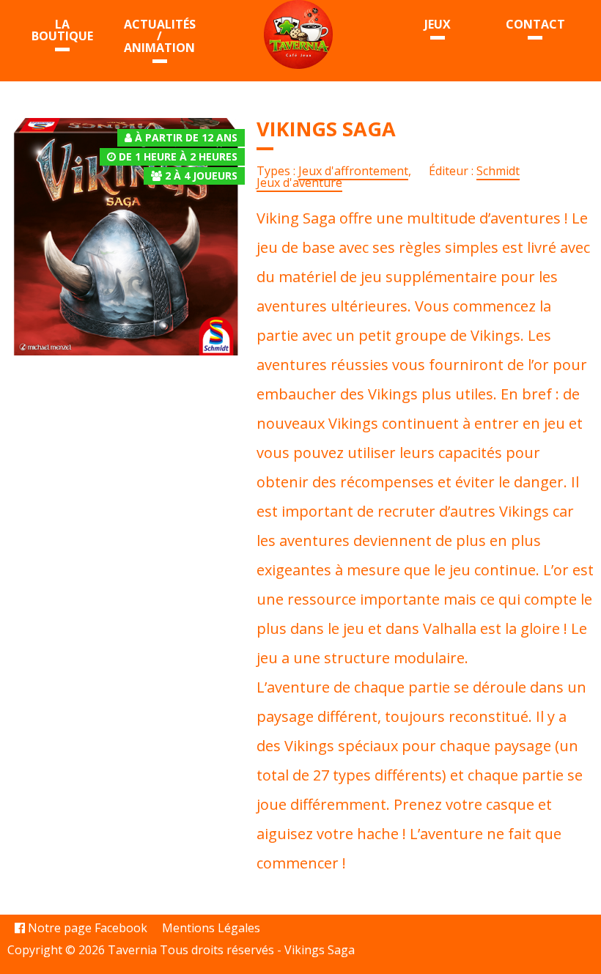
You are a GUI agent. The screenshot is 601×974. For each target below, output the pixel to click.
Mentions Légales (211, 928)
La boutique (62, 30)
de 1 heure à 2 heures (178, 156)
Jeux (437, 24)
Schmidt (498, 171)
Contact (535, 24)
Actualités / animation (160, 36)
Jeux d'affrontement (353, 171)
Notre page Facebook (86, 928)
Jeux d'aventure (299, 182)
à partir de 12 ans (186, 137)
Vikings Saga (319, 950)
